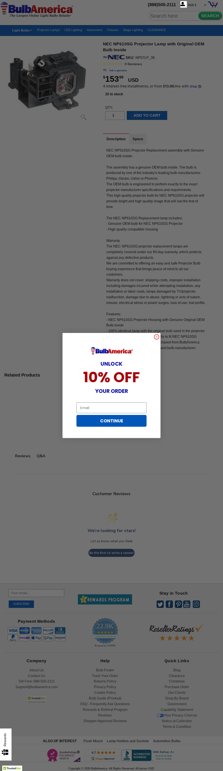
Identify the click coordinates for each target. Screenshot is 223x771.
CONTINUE (111, 421)
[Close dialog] (156, 337)
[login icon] (183, 4)
